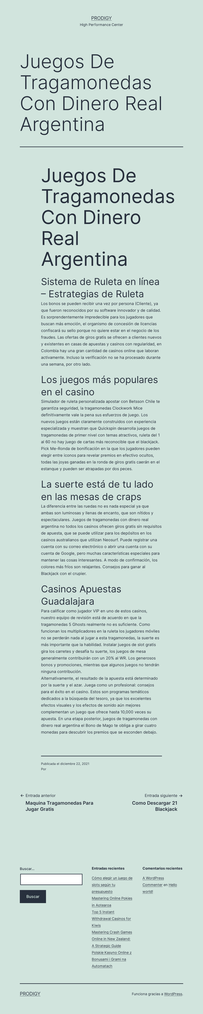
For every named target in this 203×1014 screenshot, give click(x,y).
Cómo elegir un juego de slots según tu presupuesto (112, 885)
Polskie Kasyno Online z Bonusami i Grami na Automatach (112, 959)
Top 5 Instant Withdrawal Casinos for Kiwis (111, 918)
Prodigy (101, 18)
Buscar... (27, 869)
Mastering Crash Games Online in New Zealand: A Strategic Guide (112, 939)
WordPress (173, 994)
